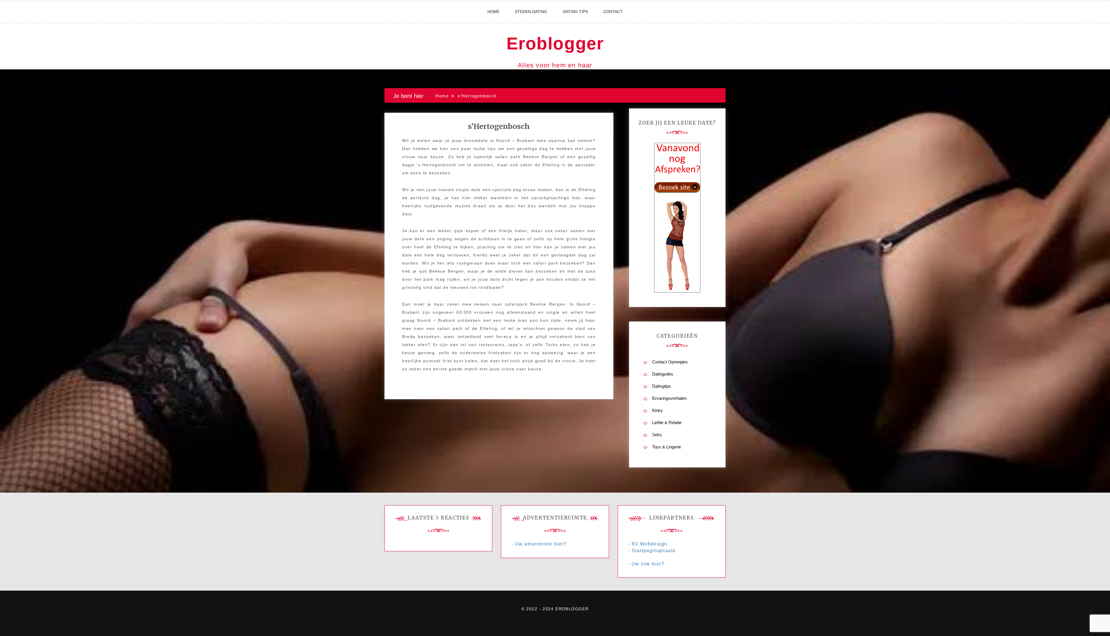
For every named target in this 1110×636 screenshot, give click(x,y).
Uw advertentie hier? (541, 543)
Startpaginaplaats (654, 550)
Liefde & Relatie (667, 422)
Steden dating (531, 11)
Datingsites (662, 373)
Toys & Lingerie (666, 446)
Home (493, 11)
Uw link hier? (648, 563)
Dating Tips (575, 11)
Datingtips (661, 386)
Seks (657, 434)
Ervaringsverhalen (669, 398)
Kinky (657, 410)
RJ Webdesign (649, 543)
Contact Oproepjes (670, 361)
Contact (613, 11)
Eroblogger (555, 43)
